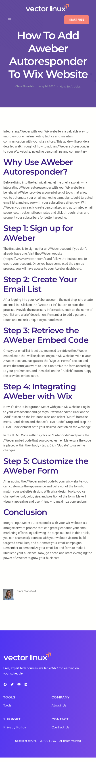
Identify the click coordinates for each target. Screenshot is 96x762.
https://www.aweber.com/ (24, 259)
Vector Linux (48, 741)
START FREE (76, 19)
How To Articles (70, 86)
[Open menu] (9, 19)
